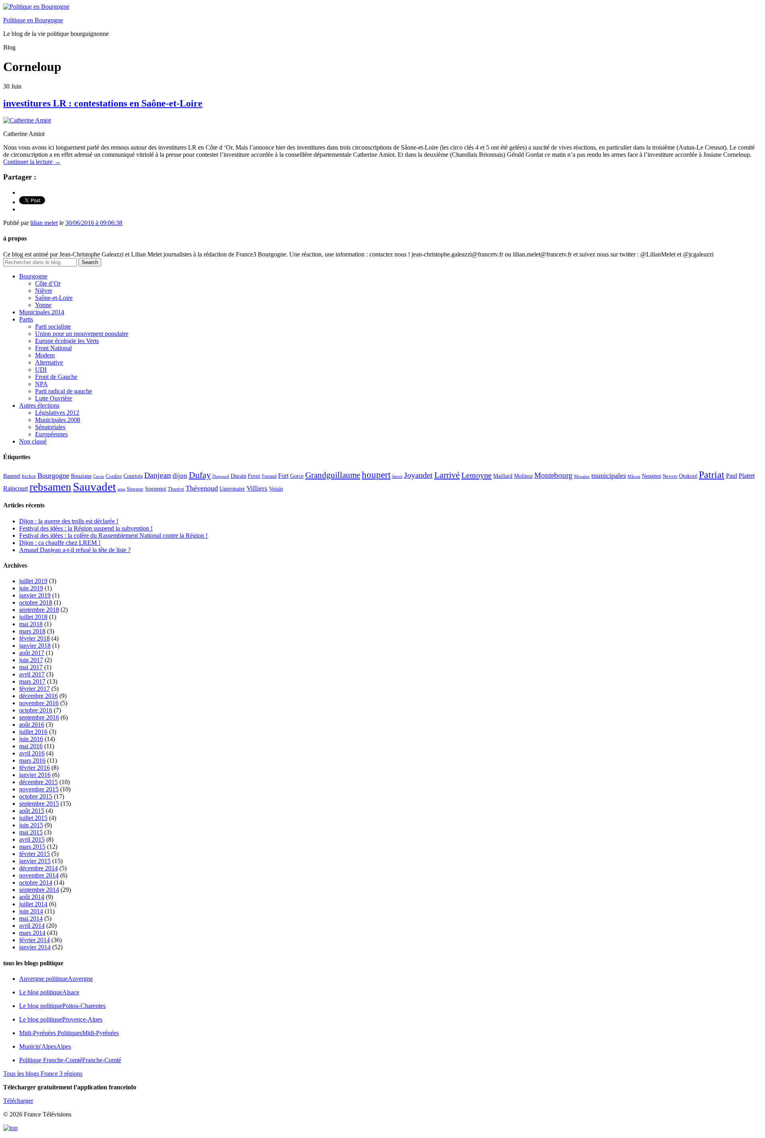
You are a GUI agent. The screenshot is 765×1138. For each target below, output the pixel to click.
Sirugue (135, 489)
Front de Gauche (56, 376)
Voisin (276, 488)
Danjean (157, 475)
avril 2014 (32, 925)
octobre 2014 (35, 882)
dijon (180, 475)
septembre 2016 (39, 717)
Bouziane (81, 476)
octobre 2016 (35, 710)
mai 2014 (31, 918)
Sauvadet (94, 486)
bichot (29, 476)
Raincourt (15, 488)
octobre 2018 (35, 602)
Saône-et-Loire (54, 297)
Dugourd (220, 476)
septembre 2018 (39, 609)
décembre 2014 (38, 868)
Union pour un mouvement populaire (81, 333)
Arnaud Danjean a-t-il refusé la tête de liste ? (75, 549)
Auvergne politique (56, 978)
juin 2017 (31, 660)
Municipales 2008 (57, 419)
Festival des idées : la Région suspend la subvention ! (86, 528)
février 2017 (34, 688)
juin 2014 (31, 911)
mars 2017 (32, 681)
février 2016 (34, 767)
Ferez (254, 476)
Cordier (114, 476)
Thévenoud (202, 488)
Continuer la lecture (32, 161)
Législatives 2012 (57, 412)
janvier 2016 (35, 774)
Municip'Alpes (45, 1046)
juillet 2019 (33, 581)
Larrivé (447, 475)
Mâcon (634, 476)
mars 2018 (32, 631)
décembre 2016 (38, 695)
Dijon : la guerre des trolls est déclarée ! (68, 521)
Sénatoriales (50, 427)
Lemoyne (476, 475)
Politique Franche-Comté (70, 1060)
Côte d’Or (48, 283)
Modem (45, 355)
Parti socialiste (53, 326)
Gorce (297, 476)
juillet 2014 (33, 904)
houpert (376, 474)
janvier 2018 (35, 645)
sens (121, 489)
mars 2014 (32, 932)
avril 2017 (32, 674)
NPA (41, 384)
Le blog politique (49, 992)
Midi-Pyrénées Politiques (69, 1033)
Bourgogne (33, 276)
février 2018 (34, 638)
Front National (53, 348)
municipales (608, 475)
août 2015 (31, 810)
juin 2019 (31, 588)
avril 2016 (32, 753)
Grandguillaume (332, 475)
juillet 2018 (33, 616)
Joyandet (418, 475)
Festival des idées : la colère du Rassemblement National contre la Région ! (113, 535)
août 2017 (31, 652)
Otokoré (688, 476)
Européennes (51, 434)
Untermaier (232, 489)
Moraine (582, 476)
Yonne (43, 305)
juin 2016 (31, 739)
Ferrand (269, 476)
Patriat (711, 474)
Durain (238, 476)
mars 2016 (32, 760)
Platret (747, 475)
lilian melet (44, 222)
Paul (731, 475)
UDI (41, 369)
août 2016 (31, 724)
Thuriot (176, 489)
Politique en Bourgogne (33, 20)
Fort (283, 475)
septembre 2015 (39, 803)
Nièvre (43, 290)
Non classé (33, 441)
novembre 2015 (39, 789)
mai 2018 (31, 624)
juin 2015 (31, 825)
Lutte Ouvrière (53, 398)
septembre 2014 (39, 889)
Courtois (133, 476)
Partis (26, 319)
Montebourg (553, 475)
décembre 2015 (38, 782)
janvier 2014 (35, 947)
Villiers (257, 488)
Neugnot (651, 476)
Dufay (200, 475)
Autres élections (39, 405)
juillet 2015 (33, 818)
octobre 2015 (35, 796)
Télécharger (18, 1100)
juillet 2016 (33, 731)
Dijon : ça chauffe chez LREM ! (59, 542)
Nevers (670, 476)
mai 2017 (31, 667)
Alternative (49, 362)
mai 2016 (31, 746)
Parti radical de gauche (63, 391)
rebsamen (50, 487)
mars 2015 (32, 846)
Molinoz (523, 476)
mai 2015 (31, 832)
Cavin (98, 476)
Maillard (502, 476)
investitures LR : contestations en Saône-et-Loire (102, 103)
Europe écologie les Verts (67, 340)
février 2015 (34, 853)
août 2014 (31, 896)
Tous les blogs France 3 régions (42, 1073)
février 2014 (34, 940)
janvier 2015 (35, 861)
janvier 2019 (35, 595)
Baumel (11, 476)
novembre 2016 (39, 703)
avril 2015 (32, 839)
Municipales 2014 (41, 312)
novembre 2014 (39, 875)
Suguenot (155, 489)
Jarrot (397, 476)
